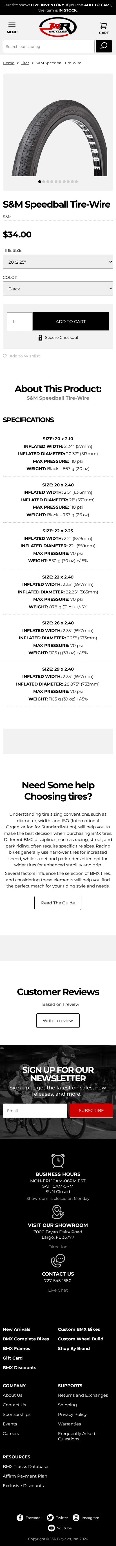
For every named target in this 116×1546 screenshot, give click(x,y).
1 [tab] (39, 181)
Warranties (69, 1424)
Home (8, 63)
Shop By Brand (74, 1348)
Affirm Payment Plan (25, 1476)
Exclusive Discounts (23, 1485)
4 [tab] (52, 181)
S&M (7, 216)
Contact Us (14, 1404)
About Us (12, 1395)
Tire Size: (12, 250)
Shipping (67, 1404)
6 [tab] (60, 181)
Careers (11, 1433)
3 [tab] (48, 181)
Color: (10, 277)
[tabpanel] (58, 127)
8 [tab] (68, 181)
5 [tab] (56, 181)
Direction (58, 1246)
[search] (104, 46)
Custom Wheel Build (80, 1339)
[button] (12, 27)
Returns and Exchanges (83, 1395)
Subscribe (91, 1110)
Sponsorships (16, 1414)
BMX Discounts (19, 1367)
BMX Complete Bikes (26, 1339)
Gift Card (13, 1358)
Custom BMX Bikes (79, 1329)
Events (10, 1424)
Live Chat (58, 1290)
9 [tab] (72, 181)
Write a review (58, 1020)
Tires (25, 63)
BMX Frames (16, 1348)
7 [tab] (64, 181)
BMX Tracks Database (25, 1466)
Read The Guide (58, 903)
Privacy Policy (72, 1414)
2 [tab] (44, 181)
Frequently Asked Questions (76, 1436)
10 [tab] (76, 181)
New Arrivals (16, 1329)
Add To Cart (71, 321)
